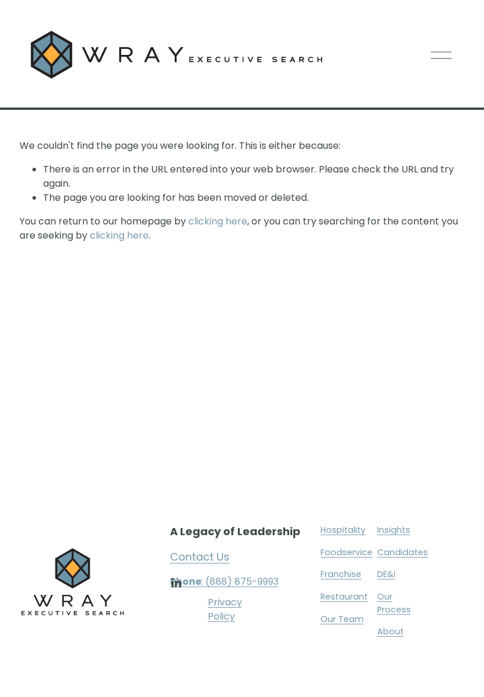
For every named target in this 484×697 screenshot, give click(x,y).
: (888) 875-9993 (224, 581)
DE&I (386, 574)
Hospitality (343, 530)
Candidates (402, 552)
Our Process (394, 603)
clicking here (217, 221)
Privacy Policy (225, 609)
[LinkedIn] (176, 583)
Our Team (342, 619)
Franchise (341, 574)
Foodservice (346, 552)
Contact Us (200, 556)
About (390, 631)
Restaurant (344, 596)
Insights (393, 530)
